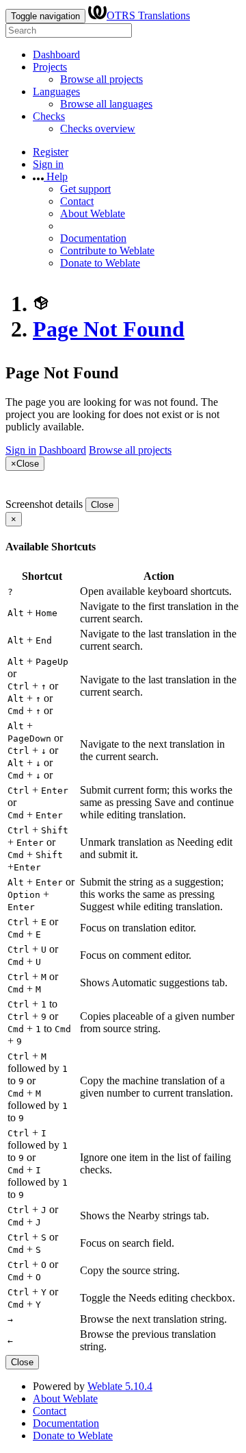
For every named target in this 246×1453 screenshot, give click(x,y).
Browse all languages (106, 104)
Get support (85, 189)
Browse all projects (101, 79)
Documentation (93, 238)
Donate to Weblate (100, 263)
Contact (77, 201)
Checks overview (97, 128)
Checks (49, 116)
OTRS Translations (148, 15)
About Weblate (92, 213)
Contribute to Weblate (107, 250)
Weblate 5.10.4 (119, 1386)
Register (50, 152)
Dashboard (56, 54)
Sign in (48, 164)
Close (102, 505)
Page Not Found (108, 329)
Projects (50, 67)
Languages (56, 91)
